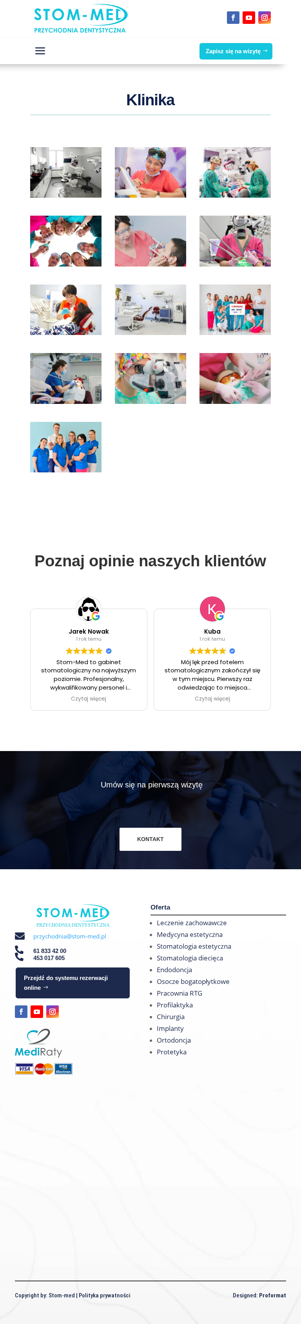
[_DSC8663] (66, 470)
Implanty (170, 1028)
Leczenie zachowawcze (192, 922)
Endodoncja (174, 969)
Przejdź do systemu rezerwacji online (66, 983)
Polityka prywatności (105, 1295)
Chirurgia (171, 1016)
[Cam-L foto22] (235, 401)
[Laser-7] (150, 401)
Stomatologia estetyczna (194, 946)
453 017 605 (49, 958)
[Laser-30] (150, 195)
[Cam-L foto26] (66, 401)
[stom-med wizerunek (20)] (66, 264)
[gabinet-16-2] (66, 332)
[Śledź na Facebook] (233, 17)
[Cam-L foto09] (150, 264)
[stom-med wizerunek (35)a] (235, 332)
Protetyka (172, 1051)
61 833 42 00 (49, 951)
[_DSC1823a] (235, 264)
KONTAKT (150, 839)
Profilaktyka (175, 1004)
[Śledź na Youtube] (249, 17)
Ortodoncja (174, 1040)
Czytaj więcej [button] (88, 699)
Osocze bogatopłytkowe (193, 981)
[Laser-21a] (235, 195)
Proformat (272, 1295)
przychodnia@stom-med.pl (69, 936)
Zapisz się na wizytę (233, 51)
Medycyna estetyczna (190, 934)
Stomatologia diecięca (190, 957)
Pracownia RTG (179, 993)
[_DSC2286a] (150, 332)
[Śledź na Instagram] (264, 17)
